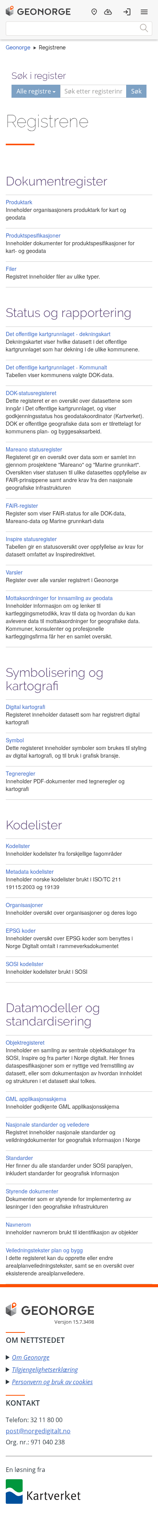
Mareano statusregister (34, 449)
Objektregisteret (25, 1042)
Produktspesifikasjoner (33, 235)
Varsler (14, 572)
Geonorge (18, 47)
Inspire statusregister (31, 539)
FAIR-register (22, 505)
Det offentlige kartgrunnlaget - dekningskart (58, 334)
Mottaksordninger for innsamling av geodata (59, 598)
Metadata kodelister (30, 871)
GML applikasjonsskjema (36, 1099)
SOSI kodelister (24, 964)
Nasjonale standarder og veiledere (47, 1124)
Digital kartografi (25, 706)
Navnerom (18, 1224)
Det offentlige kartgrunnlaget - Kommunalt (56, 367)
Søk (136, 91)
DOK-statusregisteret (31, 393)
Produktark (19, 202)
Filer (11, 268)
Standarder (19, 1158)
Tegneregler (20, 773)
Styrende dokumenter (32, 1191)
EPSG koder (21, 930)
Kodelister (18, 846)
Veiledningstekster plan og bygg (44, 1250)
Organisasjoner (24, 905)
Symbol (15, 740)
